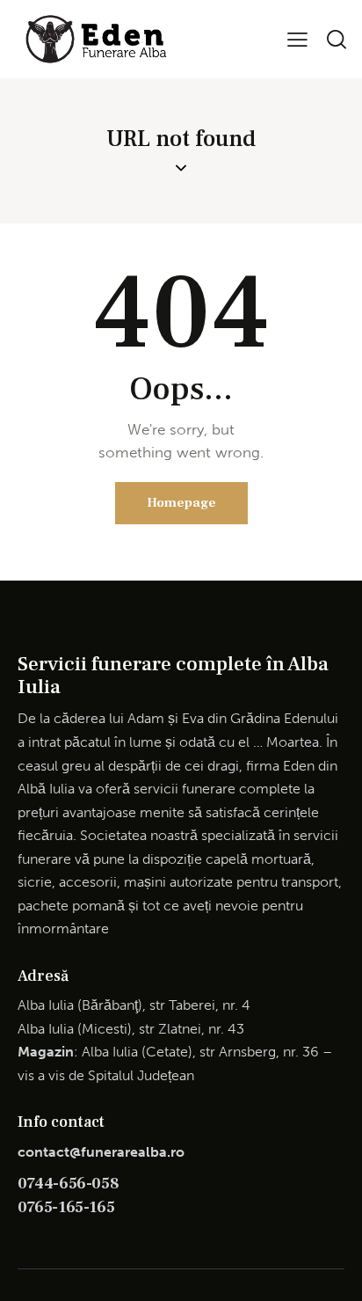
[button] (297, 39)
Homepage (181, 502)
